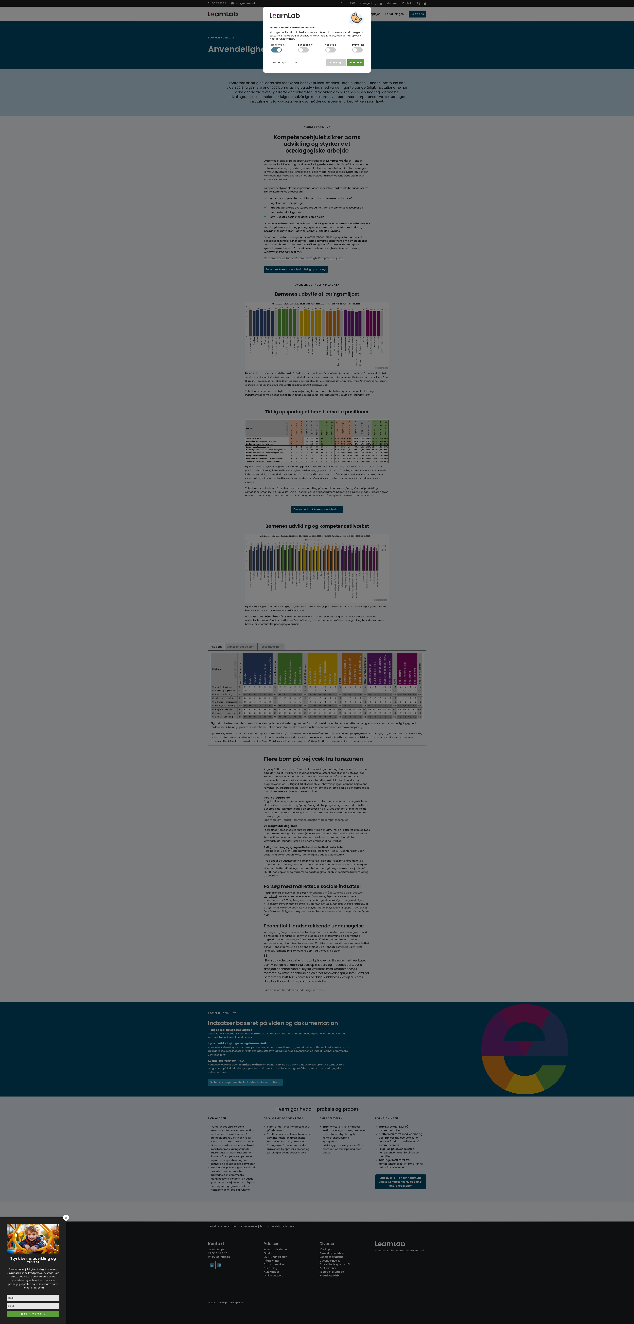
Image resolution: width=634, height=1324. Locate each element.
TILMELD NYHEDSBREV (33, 1314)
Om (295, 62)
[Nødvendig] (276, 49)
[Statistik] (330, 49)
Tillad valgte (335, 62)
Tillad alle (356, 62)
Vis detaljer (279, 62)
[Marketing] (357, 49)
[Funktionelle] (303, 49)
